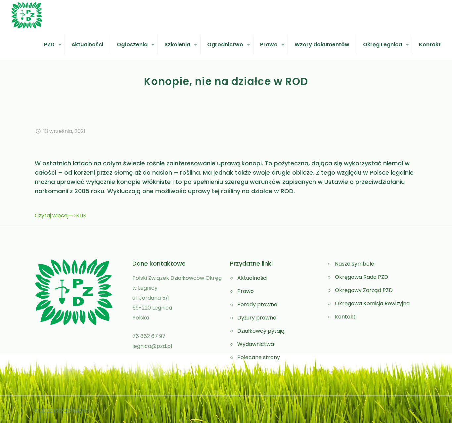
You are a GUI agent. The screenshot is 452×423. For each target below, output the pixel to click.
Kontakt (345, 316)
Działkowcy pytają (261, 331)
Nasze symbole (354, 264)
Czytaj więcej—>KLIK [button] (60, 215)
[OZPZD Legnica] (26, 15)
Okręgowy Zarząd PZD (364, 290)
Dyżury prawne (256, 317)
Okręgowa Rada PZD (361, 277)
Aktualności (252, 278)
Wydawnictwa (255, 344)
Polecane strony (258, 357)
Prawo (245, 291)
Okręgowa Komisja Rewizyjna (372, 303)
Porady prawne (257, 304)
